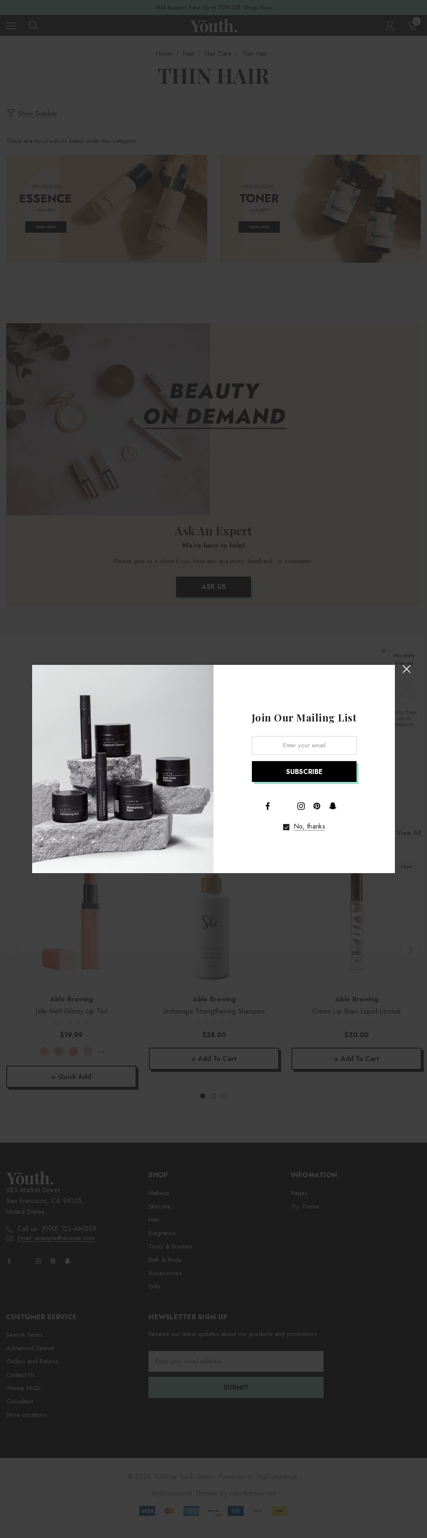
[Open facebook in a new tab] (267, 806)
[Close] (406, 669)
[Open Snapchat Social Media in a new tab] (333, 806)
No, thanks (309, 826)
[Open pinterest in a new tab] (317, 806)
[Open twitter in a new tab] (284, 805)
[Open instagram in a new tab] (301, 806)
